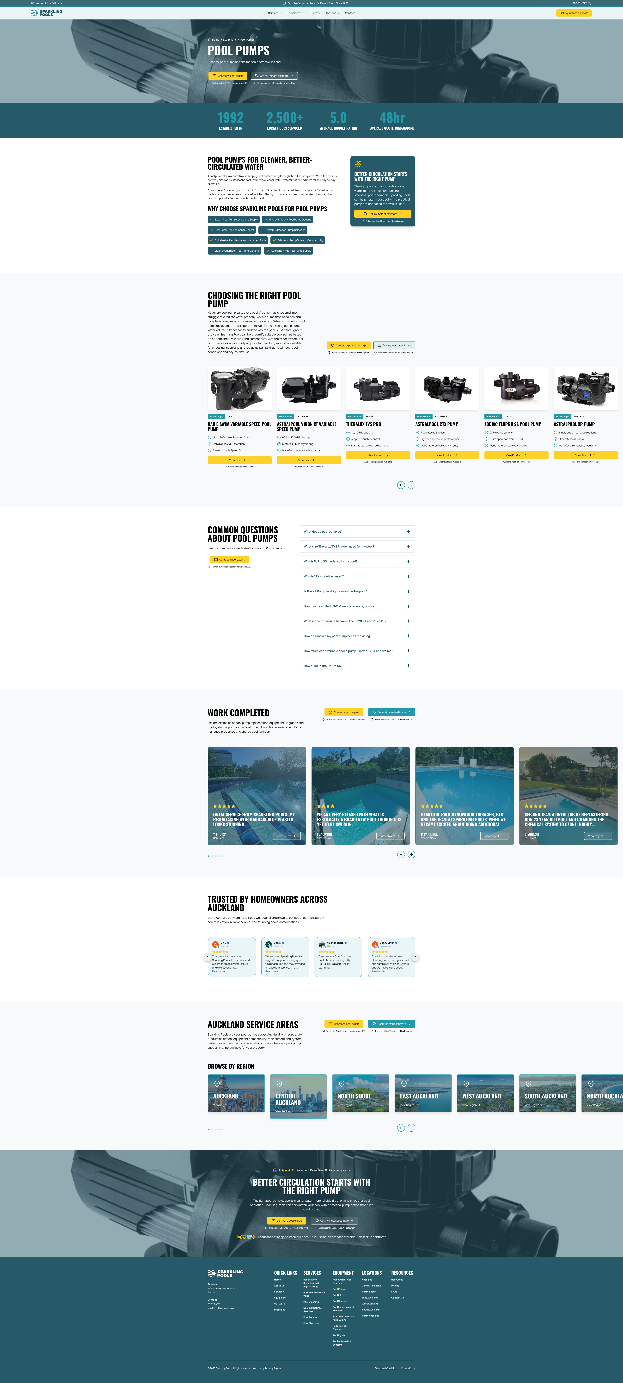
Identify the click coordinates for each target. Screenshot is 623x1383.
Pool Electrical (311, 1323)
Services (279, 1291)
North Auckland (370, 1315)
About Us (279, 1285)
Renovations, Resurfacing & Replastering (311, 1283)
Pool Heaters (340, 1301)
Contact (350, 13)
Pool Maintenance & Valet (314, 1294)
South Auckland (371, 1309)
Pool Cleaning (311, 1301)
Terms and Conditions (386, 1368)
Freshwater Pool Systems (342, 1281)
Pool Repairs (310, 1317)
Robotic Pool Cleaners (340, 1327)
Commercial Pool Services (312, 1309)
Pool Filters (339, 1295)
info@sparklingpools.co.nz (221, 1308)
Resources (397, 1279)
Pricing (395, 1285)
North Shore (369, 1291)
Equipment (280, 1297)
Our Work (279, 1303)
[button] (275, 13)
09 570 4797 (214, 1304)
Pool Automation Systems (342, 1343)
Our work (315, 13)
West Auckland (370, 1303)
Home (277, 1279)
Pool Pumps (339, 1289)
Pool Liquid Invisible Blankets (344, 1308)
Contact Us (397, 1297)
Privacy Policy (408, 1368)
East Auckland (370, 1297)
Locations (279, 1309)
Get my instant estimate (574, 13)
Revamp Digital (273, 1368)
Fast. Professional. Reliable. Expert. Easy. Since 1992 (317, 3)
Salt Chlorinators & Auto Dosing (343, 1318)
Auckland (367, 1279)
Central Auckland (371, 1285)
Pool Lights (339, 1335)
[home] (46, 13)
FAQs (394, 1291)
